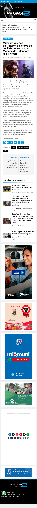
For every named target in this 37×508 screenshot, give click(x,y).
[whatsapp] (21, 8)
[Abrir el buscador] (35, 19)
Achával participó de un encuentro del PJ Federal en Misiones (22, 187)
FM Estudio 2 (17, 193)
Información (8, 39)
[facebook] (13, 8)
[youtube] (23, 8)
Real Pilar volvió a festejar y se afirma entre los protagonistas (6, 1)
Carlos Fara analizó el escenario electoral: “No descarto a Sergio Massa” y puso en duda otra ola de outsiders (22, 201)
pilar (5, 151)
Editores (7, 57)
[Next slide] (34, 1)
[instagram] (16, 8)
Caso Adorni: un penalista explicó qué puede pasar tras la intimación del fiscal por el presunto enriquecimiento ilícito (22, 218)
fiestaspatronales (23, 147)
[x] (18, 8)
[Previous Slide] (32, 1)
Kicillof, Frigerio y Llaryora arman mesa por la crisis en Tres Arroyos (17, 1)
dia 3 (13, 147)
